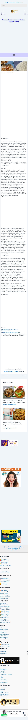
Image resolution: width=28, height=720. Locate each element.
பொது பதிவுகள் (3, 667)
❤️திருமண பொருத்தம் (4, 560)
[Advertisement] (14, 38)
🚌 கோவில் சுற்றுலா (4, 593)
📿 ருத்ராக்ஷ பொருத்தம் (5, 609)
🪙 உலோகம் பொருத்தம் (4, 611)
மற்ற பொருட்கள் (3, 653)
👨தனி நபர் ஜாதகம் (4, 559)
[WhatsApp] (15, 714)
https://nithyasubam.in (6, 330)
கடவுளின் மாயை (3, 669)
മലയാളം (10, 2)
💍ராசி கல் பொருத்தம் (4, 608)
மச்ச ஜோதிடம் (3, 639)
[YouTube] (13, 714)
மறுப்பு (1, 691)
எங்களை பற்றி (3, 688)
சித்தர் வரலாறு (3, 679)
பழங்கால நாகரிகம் (4, 682)
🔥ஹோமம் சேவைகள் (4, 644)
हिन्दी (21, 2)
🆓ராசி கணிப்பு (3, 603)
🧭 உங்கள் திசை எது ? (4, 617)
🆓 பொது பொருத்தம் (4, 578)
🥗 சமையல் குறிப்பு (4, 584)
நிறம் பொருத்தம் (3, 619)
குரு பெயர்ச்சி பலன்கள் (4, 634)
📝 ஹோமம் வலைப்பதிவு (5, 646)
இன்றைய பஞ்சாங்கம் (4, 627)
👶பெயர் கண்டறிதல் (4, 563)
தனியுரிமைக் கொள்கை (4, 692)
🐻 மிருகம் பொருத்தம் (4, 614)
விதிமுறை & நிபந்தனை (5, 695)
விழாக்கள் (2, 676)
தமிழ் (7, 2)
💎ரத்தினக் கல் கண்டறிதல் (5, 565)
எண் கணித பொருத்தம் (4, 620)
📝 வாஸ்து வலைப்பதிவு (5, 572)
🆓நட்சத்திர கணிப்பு (4, 604)
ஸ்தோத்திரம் (2, 671)
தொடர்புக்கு (2, 689)
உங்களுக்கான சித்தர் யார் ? (5, 622)
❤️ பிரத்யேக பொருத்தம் (5, 580)
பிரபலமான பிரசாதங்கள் (5, 596)
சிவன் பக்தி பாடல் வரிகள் (6, 674)
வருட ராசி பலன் (3, 632)
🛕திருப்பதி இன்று (3, 590)
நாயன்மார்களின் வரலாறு (5, 680)
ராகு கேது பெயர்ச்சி (4, 637)
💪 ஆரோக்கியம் (3, 583)
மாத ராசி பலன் (3, 631)
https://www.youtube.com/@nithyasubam (10, 332)
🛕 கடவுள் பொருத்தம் (4, 612)
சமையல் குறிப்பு (5, 404)
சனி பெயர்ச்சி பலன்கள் (4, 635)
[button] (2, 10)
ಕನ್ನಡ (16, 2)
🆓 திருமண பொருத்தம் (4, 606)
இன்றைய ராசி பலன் (4, 629)
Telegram (16, 371)
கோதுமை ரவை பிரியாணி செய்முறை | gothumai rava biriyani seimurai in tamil (12, 423)
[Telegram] (16, 714)
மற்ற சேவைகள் (3, 651)
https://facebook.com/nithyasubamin (9, 329)
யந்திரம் (4, 654)
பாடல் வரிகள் (2, 672)
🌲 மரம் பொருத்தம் (4, 615)
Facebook (11, 371)
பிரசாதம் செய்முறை (4, 595)
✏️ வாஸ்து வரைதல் (4, 562)
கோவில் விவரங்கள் (4, 591)
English (19, 2)
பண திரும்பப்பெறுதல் (4, 694)
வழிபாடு (1, 677)
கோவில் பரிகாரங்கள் (4, 598)
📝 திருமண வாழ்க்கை (4, 581)
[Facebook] (11, 714)
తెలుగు (13, 2)
